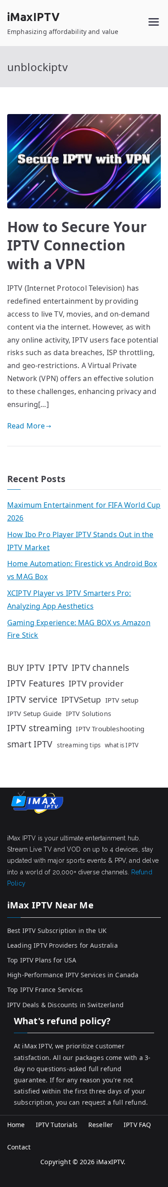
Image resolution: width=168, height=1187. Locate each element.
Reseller (100, 1124)
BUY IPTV (25, 668)
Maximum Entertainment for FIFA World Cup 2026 (83, 511)
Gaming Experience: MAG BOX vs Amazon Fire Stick (79, 629)
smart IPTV (30, 744)
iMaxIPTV (33, 17)
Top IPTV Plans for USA (42, 960)
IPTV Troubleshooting (110, 728)
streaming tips (79, 745)
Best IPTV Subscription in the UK (57, 930)
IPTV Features (36, 683)
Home (16, 1124)
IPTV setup (122, 699)
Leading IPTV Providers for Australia (62, 945)
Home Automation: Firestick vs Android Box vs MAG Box (82, 570)
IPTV (58, 667)
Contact (18, 1147)
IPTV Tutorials (57, 1124)
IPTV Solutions (88, 713)
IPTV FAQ (137, 1124)
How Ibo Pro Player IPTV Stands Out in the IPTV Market (80, 541)
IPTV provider (96, 683)
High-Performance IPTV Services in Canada (72, 975)
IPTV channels (100, 668)
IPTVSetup (81, 699)
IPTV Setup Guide (34, 713)
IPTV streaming (39, 728)
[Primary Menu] (153, 23)
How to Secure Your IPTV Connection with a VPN (77, 245)
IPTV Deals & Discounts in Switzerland (65, 1004)
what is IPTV (121, 745)
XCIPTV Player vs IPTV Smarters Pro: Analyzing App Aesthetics (69, 599)
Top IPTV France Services (45, 989)
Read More (26, 426)
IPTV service (32, 699)
